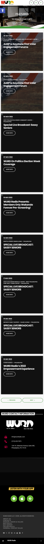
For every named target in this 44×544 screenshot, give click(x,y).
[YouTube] (4, 533)
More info (9, 52)
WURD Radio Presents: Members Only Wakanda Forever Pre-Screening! (18, 204)
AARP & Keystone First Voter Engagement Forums (19, 45)
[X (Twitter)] (6, 533)
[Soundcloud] (14, 533)
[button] (2, 10)
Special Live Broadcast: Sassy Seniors (20, 126)
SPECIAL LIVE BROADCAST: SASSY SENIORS (18, 246)
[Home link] (7, 2)
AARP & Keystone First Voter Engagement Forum (19, 84)
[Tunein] (12, 533)
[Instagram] (20, 533)
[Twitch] (9, 533)
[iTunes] (17, 533)
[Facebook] (22, 533)
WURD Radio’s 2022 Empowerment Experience (18, 367)
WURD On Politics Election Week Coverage (21, 163)
